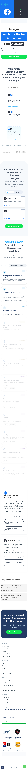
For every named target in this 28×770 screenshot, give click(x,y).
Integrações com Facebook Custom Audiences (14, 517)
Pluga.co (4, 4)
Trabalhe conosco (7, 683)
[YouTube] (11, 767)
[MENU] (26, 4)
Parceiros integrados (8, 685)
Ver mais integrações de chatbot (14, 562)
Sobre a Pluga (6, 680)
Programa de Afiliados (8, 690)
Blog (3, 663)
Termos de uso (22, 762)
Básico (5, 265)
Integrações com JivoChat (14, 557)
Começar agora (14, 56)
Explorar (5, 352)
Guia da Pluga (6, 673)
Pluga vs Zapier (6, 700)
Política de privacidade (12, 762)
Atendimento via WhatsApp (14, 722)
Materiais (4, 668)
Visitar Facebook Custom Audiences (11, 529)
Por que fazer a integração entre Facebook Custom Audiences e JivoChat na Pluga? (12, 588)
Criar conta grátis (14, 632)
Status (14, 764)
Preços (4, 651)
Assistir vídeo (7, 334)
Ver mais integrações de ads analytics (12, 523)
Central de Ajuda (7, 671)
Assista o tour (6, 646)
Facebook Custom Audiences (14, 20)
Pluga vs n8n (5, 697)
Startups (4, 688)
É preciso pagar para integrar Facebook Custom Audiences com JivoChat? (12, 597)
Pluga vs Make (6, 702)
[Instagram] (14, 767)
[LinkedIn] (16, 767)
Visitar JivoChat (13, 566)
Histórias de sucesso (8, 666)
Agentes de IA (6, 654)
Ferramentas (5, 20)
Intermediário (14, 265)
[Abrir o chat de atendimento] (2, 767)
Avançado (22, 265)
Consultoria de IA (7, 656)
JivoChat (23, 20)
